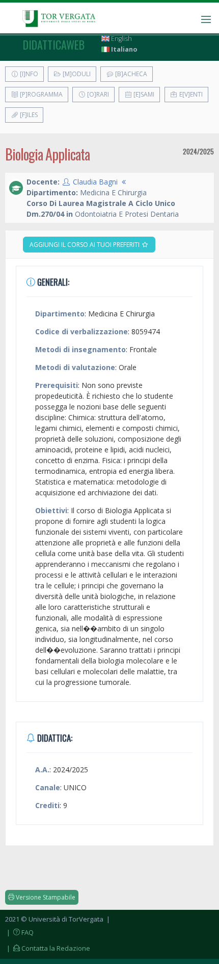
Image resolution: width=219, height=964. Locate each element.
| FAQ (19, 932)
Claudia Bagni (95, 182)
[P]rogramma (40, 94)
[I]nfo (28, 74)
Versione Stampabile (44, 897)
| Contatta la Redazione (47, 948)
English (121, 38)
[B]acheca (130, 74)
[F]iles (28, 114)
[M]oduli (76, 74)
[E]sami (143, 94)
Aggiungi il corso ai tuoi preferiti (85, 244)
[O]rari (97, 94)
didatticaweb (54, 44)
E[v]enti (190, 94)
